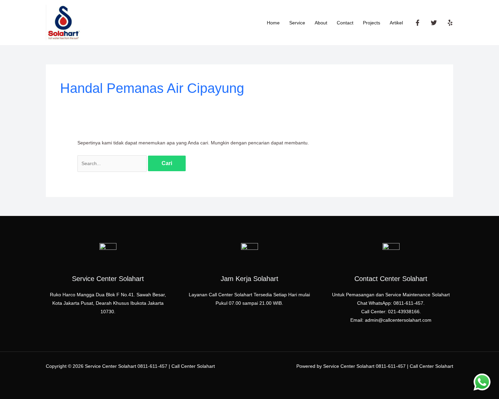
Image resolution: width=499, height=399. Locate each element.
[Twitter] (434, 23)
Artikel (396, 22)
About (321, 22)
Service (297, 22)
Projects (371, 22)
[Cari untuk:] (112, 163)
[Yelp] (450, 23)
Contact (345, 22)
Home (273, 22)
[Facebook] (417, 23)
